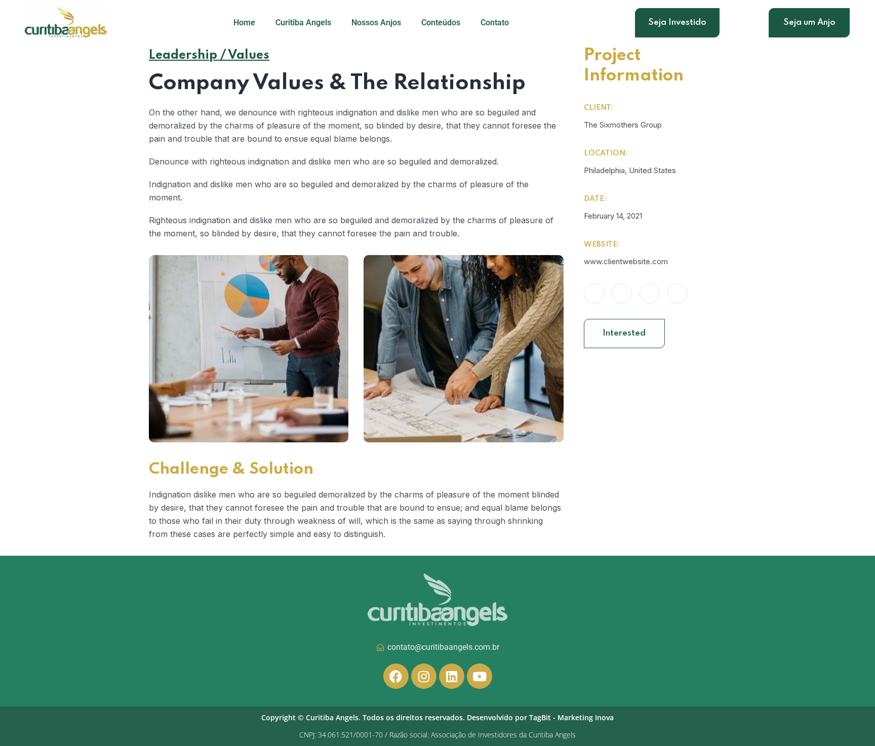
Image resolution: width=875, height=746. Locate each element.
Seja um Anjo (809, 22)
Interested (624, 333)
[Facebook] (396, 676)
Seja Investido (677, 22)
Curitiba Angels (303, 22)
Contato (495, 22)
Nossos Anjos (376, 22)
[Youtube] (479, 676)
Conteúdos (440, 22)
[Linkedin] (451, 676)
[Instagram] (423, 676)
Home (244, 22)
